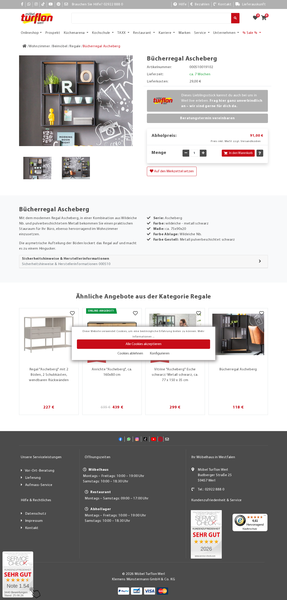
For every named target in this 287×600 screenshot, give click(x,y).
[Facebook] (22, 4)
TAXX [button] (122, 33)
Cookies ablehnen (130, 353)
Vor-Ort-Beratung (39, 471)
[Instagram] (36, 4)
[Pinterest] (58, 4)
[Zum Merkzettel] (257, 18)
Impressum (34, 521)
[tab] (143, 261)
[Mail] (66, 4)
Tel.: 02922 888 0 (211, 489)
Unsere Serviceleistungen (41, 457)
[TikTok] (43, 4)
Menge (159, 153)
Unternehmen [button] (225, 33)
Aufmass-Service (38, 485)
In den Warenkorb (241, 153)
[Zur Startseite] (24, 46)
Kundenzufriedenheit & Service (216, 500)
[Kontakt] (192, 489)
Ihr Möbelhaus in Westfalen (213, 457)
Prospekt (52, 33)
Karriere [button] (165, 33)
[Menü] (264, 516)
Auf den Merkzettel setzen (173, 171)
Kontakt (32, 528)
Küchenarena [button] (75, 33)
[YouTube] (51, 4)
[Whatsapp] (29, 4)
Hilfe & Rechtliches (36, 500)
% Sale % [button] (250, 33)
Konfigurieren (160, 353)
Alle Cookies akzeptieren (143, 344)
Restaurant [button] (142, 33)
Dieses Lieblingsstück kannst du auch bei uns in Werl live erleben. (221, 101)
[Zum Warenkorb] (265, 18)
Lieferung (33, 478)
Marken (184, 33)
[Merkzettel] (72, 314)
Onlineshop (30, 33)
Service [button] (200, 33)
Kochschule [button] (101, 33)
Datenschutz (35, 514)
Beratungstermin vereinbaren (207, 118)
